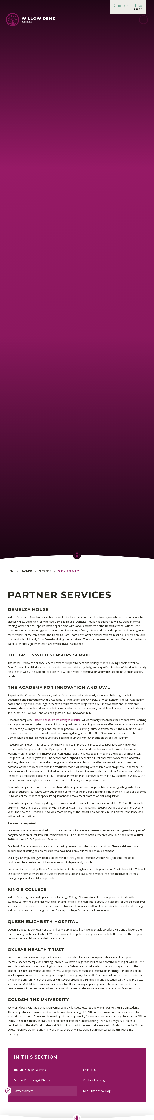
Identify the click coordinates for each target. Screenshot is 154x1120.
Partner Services (68, 571)
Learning (26, 571)
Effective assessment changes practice (57, 720)
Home (11, 571)
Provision (44, 571)
